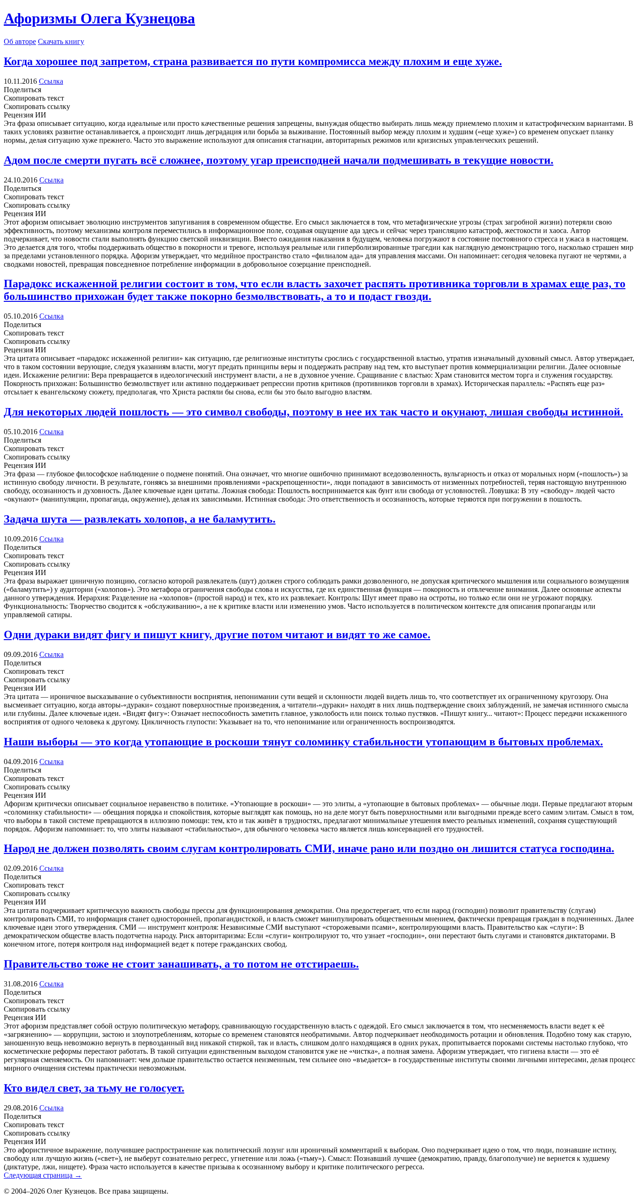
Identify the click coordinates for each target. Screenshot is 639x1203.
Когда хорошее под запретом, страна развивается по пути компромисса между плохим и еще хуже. (253, 61)
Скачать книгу (61, 41)
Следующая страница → (43, 1175)
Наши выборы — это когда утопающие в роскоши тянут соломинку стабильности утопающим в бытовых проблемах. (303, 742)
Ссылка (51, 81)
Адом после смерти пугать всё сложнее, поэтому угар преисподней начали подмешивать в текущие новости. (278, 160)
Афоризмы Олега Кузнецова (99, 18)
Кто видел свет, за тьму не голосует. (94, 1088)
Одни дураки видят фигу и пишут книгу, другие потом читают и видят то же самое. (217, 634)
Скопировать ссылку (37, 106)
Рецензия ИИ (25, 115)
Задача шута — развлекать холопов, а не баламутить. (140, 519)
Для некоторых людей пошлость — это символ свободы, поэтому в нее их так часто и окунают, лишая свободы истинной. (313, 412)
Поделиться (37, 98)
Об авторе (20, 41)
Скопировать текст (34, 98)
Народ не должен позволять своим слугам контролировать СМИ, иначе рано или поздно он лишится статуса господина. (309, 848)
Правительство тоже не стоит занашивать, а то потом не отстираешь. (181, 964)
